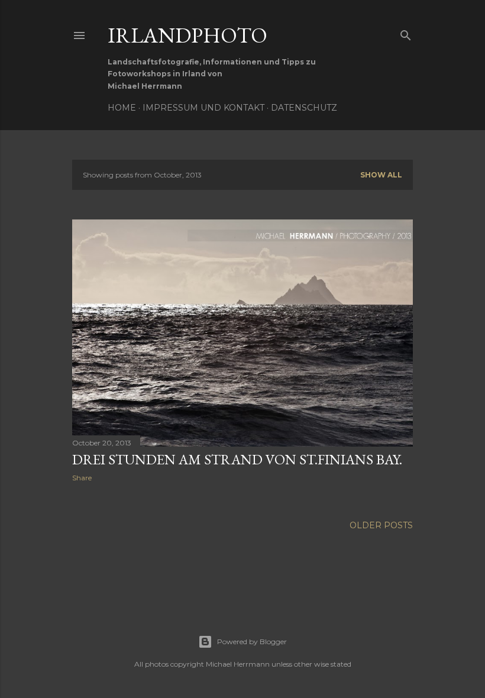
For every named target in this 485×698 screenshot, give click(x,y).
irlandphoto (187, 35)
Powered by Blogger (252, 641)
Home (122, 107)
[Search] (406, 32)
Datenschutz (304, 107)
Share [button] (82, 477)
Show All (381, 174)
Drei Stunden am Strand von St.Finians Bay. (237, 459)
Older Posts (381, 525)
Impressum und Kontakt (203, 107)
